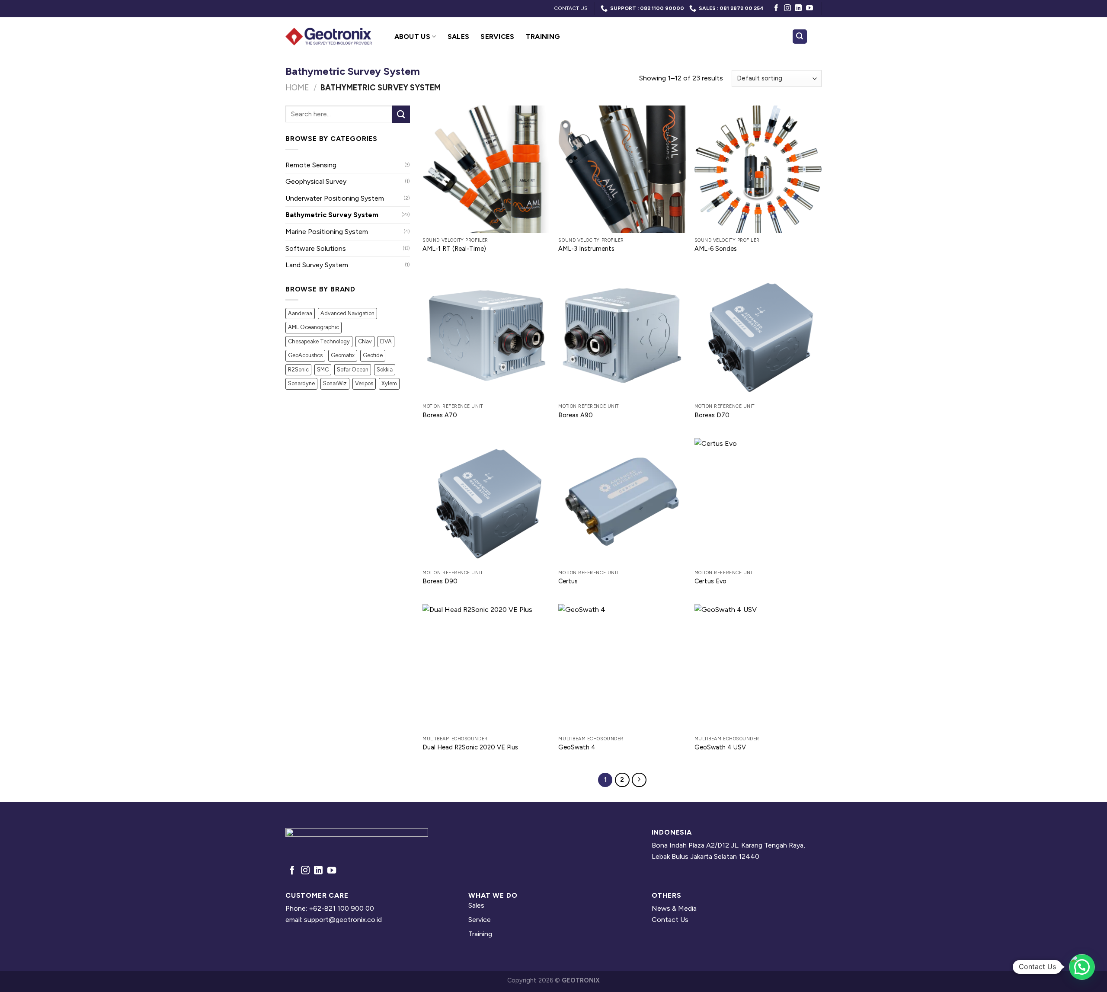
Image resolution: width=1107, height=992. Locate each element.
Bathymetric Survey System (331, 215)
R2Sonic (298, 369)
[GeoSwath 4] (622, 668)
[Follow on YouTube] (809, 8)
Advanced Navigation (347, 313)
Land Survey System (316, 265)
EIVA (386, 341)
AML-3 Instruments (586, 249)
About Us (412, 36)
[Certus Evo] (758, 502)
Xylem (389, 383)
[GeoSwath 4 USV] (758, 668)
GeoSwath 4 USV (720, 747)
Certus (568, 581)
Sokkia (385, 369)
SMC (323, 369)
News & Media (674, 908)
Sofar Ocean (352, 369)
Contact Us (670, 919)
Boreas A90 (575, 415)
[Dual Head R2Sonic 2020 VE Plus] (486, 668)
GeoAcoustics (305, 355)
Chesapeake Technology (319, 341)
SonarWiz (335, 383)
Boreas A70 (439, 415)
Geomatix (343, 355)
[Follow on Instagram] (787, 8)
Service (479, 919)
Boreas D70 (711, 415)
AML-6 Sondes (715, 249)
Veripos (364, 383)
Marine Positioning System (326, 231)
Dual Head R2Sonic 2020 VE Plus (470, 747)
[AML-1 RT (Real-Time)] (486, 169)
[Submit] (401, 114)
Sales (459, 36)
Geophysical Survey (315, 181)
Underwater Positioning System (334, 198)
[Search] (800, 36)
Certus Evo (710, 581)
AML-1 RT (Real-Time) (454, 249)
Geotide (373, 355)
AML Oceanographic (313, 327)
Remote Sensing (310, 165)
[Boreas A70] (486, 336)
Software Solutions (315, 248)
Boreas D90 (440, 581)
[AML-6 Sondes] (758, 169)
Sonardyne (301, 383)
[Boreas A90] (622, 336)
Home (297, 88)
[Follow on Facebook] (776, 8)
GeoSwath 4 (576, 747)
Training (543, 36)
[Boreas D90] (486, 502)
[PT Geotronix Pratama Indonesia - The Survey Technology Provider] (328, 36)
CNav (365, 341)
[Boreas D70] (758, 336)
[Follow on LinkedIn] (798, 8)
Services (497, 36)
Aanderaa (300, 313)
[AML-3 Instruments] (622, 169)
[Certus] (622, 502)
